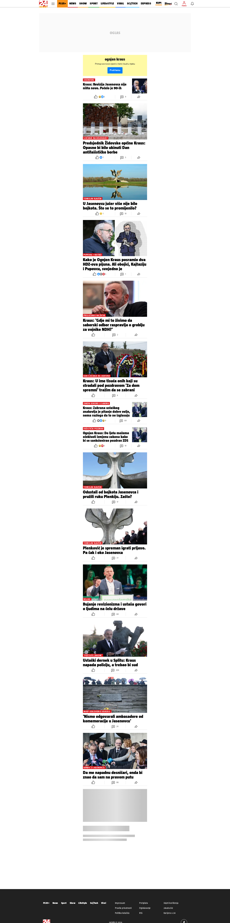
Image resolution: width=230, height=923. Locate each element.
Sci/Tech (94, 903)
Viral (103, 903)
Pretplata (143, 903)
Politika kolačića (122, 913)
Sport (64, 903)
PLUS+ (46, 903)
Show (72, 903)
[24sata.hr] (43, 4)
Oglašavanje (145, 908)
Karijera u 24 (170, 913)
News (55, 903)
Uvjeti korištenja (171, 903)
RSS (140, 913)
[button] (176, 4)
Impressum (120, 903)
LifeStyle (82, 903)
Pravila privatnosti (123, 908)
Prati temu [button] (115, 70)
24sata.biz (168, 908)
